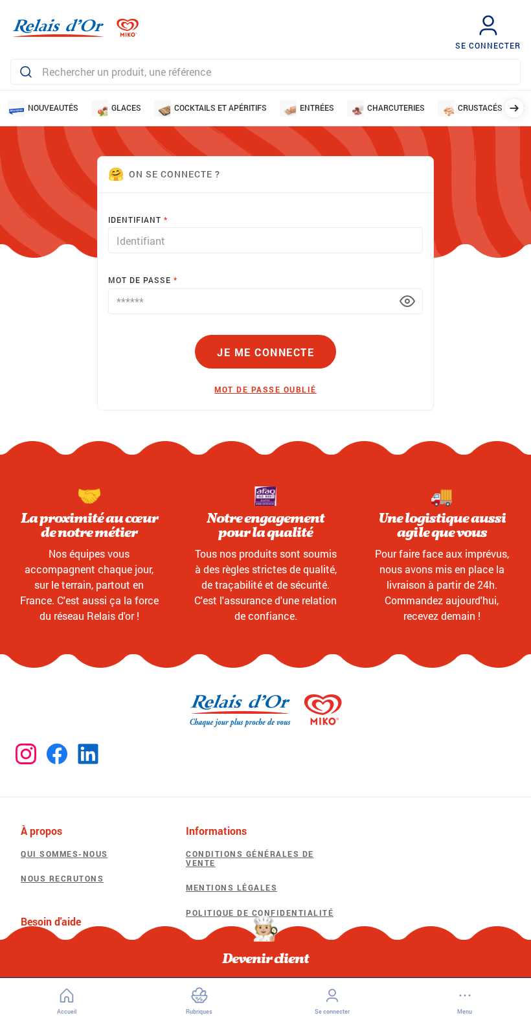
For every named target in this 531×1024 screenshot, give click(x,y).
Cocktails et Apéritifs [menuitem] (220, 107)
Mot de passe (139, 280)
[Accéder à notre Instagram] (25, 754)
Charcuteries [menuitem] (396, 107)
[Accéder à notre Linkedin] (88, 754)
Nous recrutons (62, 878)
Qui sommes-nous (64, 853)
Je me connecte (265, 352)
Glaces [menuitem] (126, 107)
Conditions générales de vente (250, 858)
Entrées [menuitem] (317, 107)
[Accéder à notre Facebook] (57, 754)
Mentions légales (231, 887)
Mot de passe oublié (265, 389)
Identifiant (134, 219)
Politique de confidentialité (259, 912)
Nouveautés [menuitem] (53, 107)
